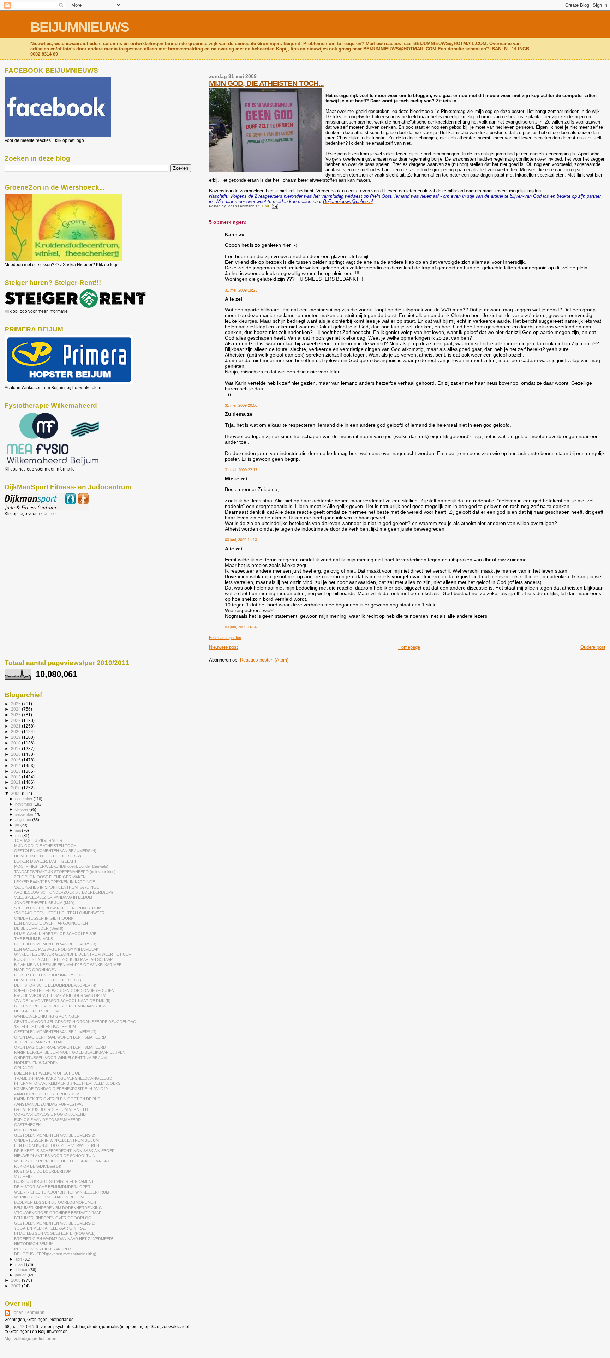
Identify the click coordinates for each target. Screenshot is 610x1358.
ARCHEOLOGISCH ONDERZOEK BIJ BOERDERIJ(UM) (63, 892)
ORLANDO (24, 1068)
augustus (23, 820)
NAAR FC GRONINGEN (35, 970)
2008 (16, 1280)
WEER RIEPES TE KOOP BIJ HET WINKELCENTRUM (61, 1192)
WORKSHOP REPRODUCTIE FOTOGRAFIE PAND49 (61, 1161)
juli (17, 825)
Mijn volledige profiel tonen (30, 1338)
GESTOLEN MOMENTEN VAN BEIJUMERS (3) (55, 944)
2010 (16, 787)
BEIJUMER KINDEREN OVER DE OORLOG (52, 1218)
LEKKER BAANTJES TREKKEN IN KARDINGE (54, 882)
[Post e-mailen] (274, 206)
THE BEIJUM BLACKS (33, 939)
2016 (16, 754)
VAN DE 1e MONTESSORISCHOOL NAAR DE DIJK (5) (62, 1001)
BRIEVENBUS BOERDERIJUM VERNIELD (51, 1109)
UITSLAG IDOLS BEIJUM (36, 1011)
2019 (16, 737)
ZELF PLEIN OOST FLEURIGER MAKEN (50, 877)
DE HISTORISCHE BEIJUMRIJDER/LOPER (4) (55, 985)
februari (22, 1270)
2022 (16, 720)
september (25, 814)
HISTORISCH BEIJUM (33, 1244)
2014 (16, 765)
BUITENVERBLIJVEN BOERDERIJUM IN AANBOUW (60, 1006)
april (19, 1259)
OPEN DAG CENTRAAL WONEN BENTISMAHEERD (60, 1037)
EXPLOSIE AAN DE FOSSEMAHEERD (47, 1120)
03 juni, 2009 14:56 (241, 627)
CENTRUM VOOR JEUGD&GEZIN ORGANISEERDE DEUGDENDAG (75, 1021)
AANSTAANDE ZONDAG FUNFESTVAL (48, 1104)
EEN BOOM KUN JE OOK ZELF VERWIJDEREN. (57, 1145)
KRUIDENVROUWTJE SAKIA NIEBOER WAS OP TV (60, 995)
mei (18, 835)
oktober (22, 809)
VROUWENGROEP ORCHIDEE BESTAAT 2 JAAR (58, 1212)
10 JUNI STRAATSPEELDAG (39, 1042)
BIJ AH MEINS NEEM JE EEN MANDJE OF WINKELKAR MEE (67, 965)
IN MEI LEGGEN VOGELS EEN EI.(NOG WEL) (55, 1233)
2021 (16, 726)
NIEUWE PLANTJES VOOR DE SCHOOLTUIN (54, 1156)
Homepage (409, 647)
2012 (16, 776)
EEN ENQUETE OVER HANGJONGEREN (51, 923)
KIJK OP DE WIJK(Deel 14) (37, 1166)
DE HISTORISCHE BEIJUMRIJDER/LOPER (52, 1187)
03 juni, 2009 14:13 (241, 540)
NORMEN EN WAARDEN (36, 1063)
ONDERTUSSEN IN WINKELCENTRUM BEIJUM (56, 1140)
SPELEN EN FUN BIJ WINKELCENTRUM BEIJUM (57, 908)
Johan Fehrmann (28, 1312)
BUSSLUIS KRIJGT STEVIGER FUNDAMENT (54, 1181)
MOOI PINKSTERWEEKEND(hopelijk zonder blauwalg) (61, 866)
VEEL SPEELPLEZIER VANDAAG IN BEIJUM (53, 897)
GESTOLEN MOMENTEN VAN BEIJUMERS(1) (54, 1223)
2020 (16, 731)
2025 (16, 703)
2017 (16, 748)
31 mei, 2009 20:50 (241, 405)
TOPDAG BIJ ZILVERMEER (38, 840)
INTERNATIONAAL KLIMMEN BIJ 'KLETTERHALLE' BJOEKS (67, 1083)
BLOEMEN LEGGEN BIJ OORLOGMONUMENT (56, 1202)
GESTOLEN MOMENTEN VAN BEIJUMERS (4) (55, 851)
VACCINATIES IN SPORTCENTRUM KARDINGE (56, 887)
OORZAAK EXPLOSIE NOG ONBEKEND (50, 1114)
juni (18, 830)
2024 (16, 709)
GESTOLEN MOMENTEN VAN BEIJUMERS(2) (54, 1135)
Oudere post (592, 647)
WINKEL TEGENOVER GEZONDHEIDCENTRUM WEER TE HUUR (72, 954)
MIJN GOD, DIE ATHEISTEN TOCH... (266, 83)
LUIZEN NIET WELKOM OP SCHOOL (47, 1073)
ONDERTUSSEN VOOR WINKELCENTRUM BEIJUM (60, 1057)
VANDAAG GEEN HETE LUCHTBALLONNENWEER (59, 913)
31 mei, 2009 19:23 (241, 290)
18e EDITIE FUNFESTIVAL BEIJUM (45, 1026)
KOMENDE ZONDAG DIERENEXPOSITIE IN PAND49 (61, 1089)
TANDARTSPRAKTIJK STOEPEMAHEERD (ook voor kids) (65, 871)
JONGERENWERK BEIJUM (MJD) (44, 903)
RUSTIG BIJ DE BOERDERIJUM (42, 1171)
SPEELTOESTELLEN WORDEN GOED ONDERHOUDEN (64, 990)
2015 (16, 760)
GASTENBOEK (27, 1125)
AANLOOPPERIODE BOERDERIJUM (46, 1094)
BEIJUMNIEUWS (79, 27)
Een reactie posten (225, 637)
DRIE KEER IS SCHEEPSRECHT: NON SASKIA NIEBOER (64, 1151)
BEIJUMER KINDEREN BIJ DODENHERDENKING (58, 1208)
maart (20, 1264)
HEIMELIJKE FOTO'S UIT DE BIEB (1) (47, 980)
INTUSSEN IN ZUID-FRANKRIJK (43, 1249)
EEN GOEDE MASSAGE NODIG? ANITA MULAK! (57, 949)
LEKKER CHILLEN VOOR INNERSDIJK (48, 975)
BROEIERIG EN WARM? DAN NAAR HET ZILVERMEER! (63, 1239)
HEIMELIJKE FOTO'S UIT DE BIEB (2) (47, 856)
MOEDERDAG (27, 1130)
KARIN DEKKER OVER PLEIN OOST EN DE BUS (57, 1099)
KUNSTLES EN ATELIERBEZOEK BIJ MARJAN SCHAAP (63, 959)
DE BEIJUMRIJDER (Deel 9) (39, 928)
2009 (16, 793)
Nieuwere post (223, 647)
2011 (16, 782)
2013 (16, 771)
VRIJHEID (23, 1176)
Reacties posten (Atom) (264, 660)
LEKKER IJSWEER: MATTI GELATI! (45, 861)
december (24, 799)
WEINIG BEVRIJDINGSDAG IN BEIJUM (49, 1197)
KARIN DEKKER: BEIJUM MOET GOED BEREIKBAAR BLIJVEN (69, 1052)
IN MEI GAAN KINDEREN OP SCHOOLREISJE (55, 934)
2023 (16, 714)
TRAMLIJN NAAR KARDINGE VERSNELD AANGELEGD (63, 1078)
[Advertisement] (36, 554)
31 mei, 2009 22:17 (241, 470)
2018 (16, 743)
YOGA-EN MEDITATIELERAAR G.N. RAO (50, 1228)
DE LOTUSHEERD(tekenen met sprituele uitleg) (55, 1254)
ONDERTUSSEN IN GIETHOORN (44, 918)
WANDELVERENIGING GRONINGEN (47, 1016)
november (24, 804)
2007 (16, 1286)
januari (21, 1275)
